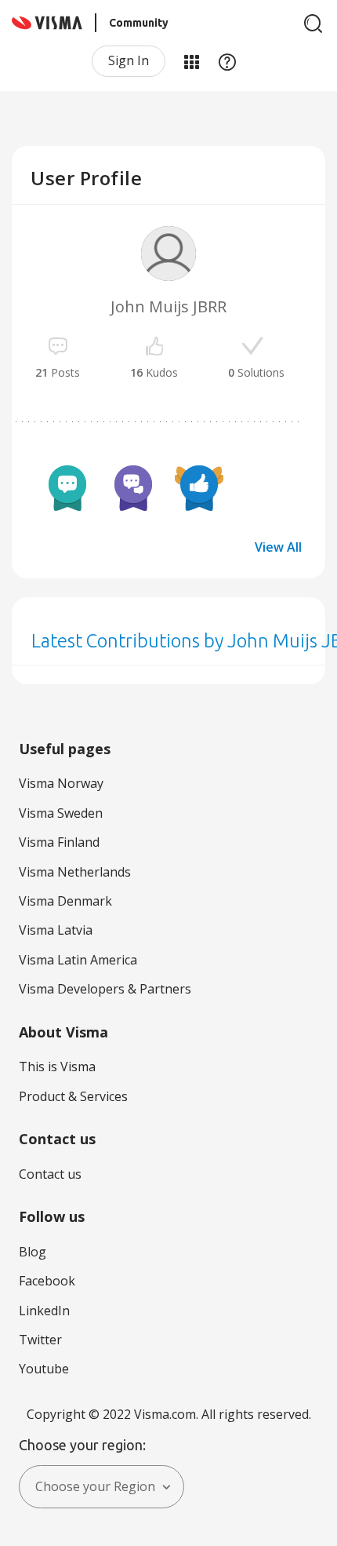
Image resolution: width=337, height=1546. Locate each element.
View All (278, 547)
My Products (191, 61)
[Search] (313, 23)
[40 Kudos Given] (199, 486)
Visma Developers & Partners (105, 988)
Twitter (40, 1339)
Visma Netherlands (75, 872)
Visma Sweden (61, 813)
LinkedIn (44, 1310)
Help (227, 61)
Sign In (128, 60)
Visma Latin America (78, 959)
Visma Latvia (55, 930)
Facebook (47, 1280)
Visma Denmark (65, 901)
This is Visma (57, 1066)
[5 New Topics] (67, 486)
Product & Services (73, 1096)
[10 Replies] (133, 486)
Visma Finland (59, 842)
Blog (32, 1251)
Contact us (50, 1174)
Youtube (44, 1368)
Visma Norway (61, 783)
